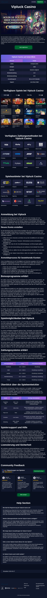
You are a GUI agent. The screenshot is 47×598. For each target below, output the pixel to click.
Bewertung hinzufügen (39, 471)
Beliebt (5, 95)
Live (17, 95)
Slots (40, 95)
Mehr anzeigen (23, 494)
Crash (28, 95)
